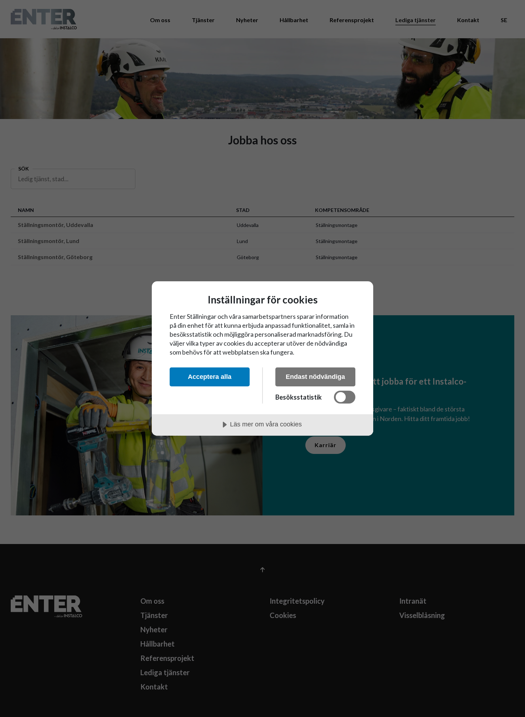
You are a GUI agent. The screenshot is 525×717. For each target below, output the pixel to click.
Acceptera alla (209, 376)
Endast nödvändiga (315, 376)
